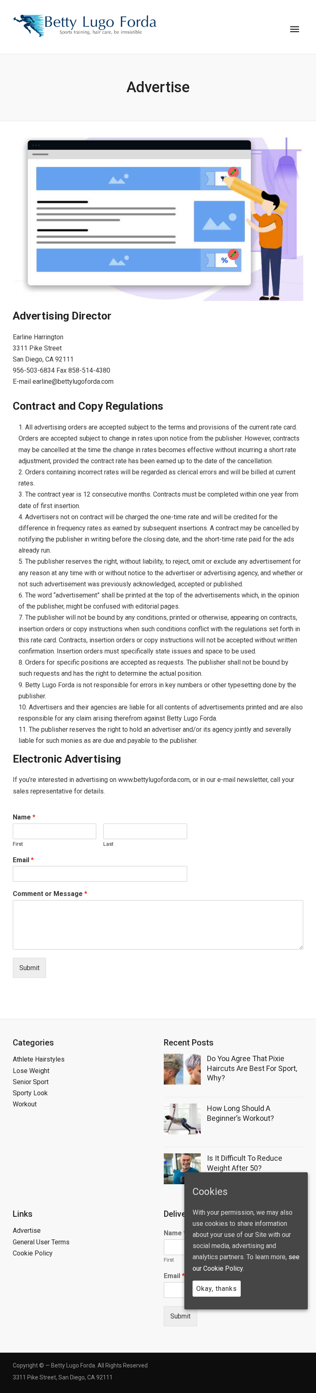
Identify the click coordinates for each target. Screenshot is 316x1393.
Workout (25, 1104)
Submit (29, 968)
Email (23, 860)
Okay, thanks (216, 1289)
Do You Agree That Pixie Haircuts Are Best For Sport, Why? (252, 1068)
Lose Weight (31, 1071)
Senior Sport (31, 1082)
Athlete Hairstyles (39, 1059)
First (18, 844)
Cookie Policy (33, 1253)
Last (108, 844)
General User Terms (41, 1242)
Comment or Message (50, 894)
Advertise (27, 1230)
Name (24, 817)
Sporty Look (30, 1093)
